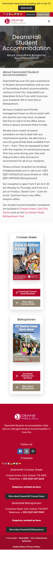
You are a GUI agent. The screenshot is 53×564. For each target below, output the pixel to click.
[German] (12, 14)
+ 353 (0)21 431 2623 (32, 478)
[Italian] (18, 14)
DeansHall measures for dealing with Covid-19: (26, 5)
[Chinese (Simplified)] (4, 14)
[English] (7, 14)
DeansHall (24, 538)
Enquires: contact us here (26, 487)
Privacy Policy (33, 547)
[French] (9, 14)
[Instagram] (33, 451)
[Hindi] (15, 14)
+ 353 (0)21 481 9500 (32, 512)
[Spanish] (21, 14)
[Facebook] (20, 451)
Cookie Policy (19, 547)
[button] (49, 21)
